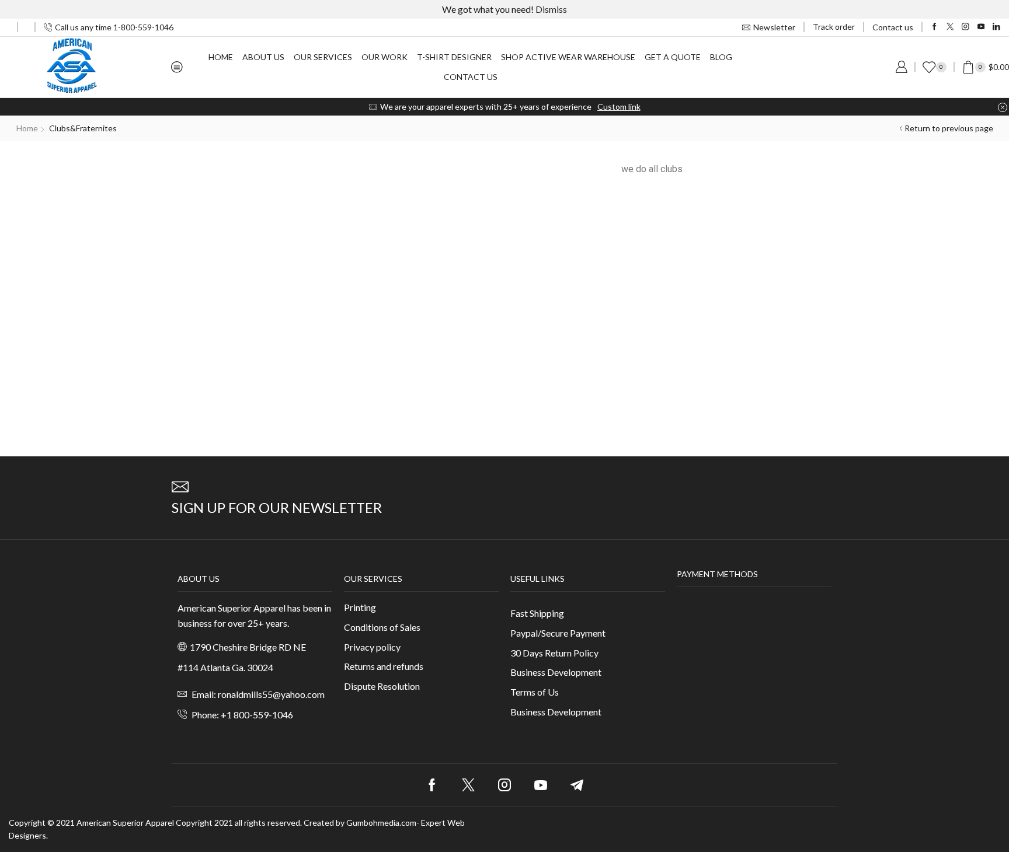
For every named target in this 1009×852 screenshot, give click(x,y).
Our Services (323, 57)
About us (263, 57)
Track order (834, 27)
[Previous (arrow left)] (20, 426)
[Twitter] (950, 27)
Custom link (619, 106)
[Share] (996, 13)
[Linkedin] (996, 27)
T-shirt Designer (454, 57)
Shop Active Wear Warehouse (568, 57)
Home (220, 57)
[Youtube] (981, 27)
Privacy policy (372, 646)
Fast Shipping (537, 613)
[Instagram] (965, 27)
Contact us (892, 27)
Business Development (555, 672)
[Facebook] (934, 27)
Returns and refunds (383, 666)
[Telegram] (576, 784)
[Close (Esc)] (970, 13)
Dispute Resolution (382, 686)
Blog (721, 57)
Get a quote (673, 57)
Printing (360, 607)
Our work (384, 57)
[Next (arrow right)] (988, 426)
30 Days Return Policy (554, 652)
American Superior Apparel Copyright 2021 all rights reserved (188, 822)
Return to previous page (948, 128)
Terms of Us (534, 691)
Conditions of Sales (382, 627)
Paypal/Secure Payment (558, 632)
